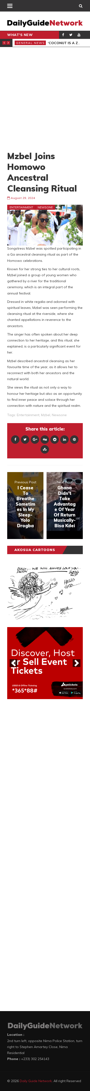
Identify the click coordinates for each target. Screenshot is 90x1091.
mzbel (45, 415)
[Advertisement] (45, 99)
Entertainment (21, 207)
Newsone (45, 207)
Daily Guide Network (36, 1081)
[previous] (13, 663)
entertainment (28, 415)
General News (30, 43)
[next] (76, 663)
